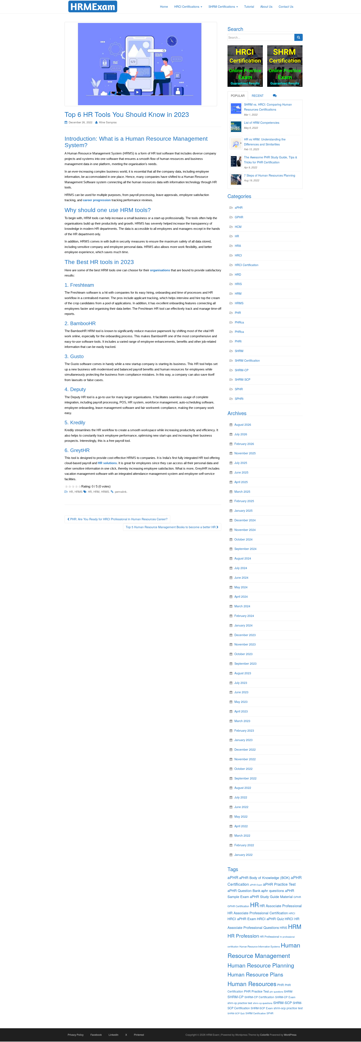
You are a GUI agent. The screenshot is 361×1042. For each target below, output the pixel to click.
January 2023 (243, 740)
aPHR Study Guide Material (271, 896)
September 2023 (245, 663)
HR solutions (107, 463)
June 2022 (241, 807)
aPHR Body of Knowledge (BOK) (264, 877)
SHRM (239, 351)
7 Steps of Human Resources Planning (269, 175)
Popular (238, 95)
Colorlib (264, 1034)
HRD (238, 274)
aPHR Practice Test (279, 884)
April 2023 (241, 711)
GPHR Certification (238, 906)
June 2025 (241, 472)
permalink (121, 492)
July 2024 (240, 568)
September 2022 (245, 778)
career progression (97, 200)
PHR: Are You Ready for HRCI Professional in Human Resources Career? (118, 519)
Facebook (96, 1034)
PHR (238, 313)
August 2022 (242, 788)
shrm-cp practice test (240, 1003)
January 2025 (243, 510)
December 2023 (245, 635)
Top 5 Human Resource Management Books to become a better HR (171, 527)
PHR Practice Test (256, 991)
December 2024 (245, 520)
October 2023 (243, 654)
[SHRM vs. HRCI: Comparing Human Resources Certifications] (236, 108)
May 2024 (241, 587)
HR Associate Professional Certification (258, 912)
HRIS (238, 284)
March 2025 (242, 491)
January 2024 (243, 625)
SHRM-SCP (242, 379)
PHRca (239, 322)
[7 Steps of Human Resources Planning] (236, 179)
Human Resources (252, 983)
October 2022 (243, 769)
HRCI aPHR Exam (242, 918)
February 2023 (244, 730)
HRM (96, 492)
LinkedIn (113, 1034)
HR (71, 492)
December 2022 (245, 749)
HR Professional (269, 936)
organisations (160, 270)
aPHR (239, 207)
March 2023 (242, 721)
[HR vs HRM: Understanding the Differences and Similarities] (236, 143)
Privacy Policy (76, 1034)
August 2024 (242, 558)
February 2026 (244, 444)
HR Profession (243, 935)
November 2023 (245, 644)
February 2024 (244, 616)
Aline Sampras (108, 122)
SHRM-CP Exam (285, 997)
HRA (238, 246)
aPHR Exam (256, 884)
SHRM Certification (247, 360)
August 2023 (242, 673)
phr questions (276, 991)
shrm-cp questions (262, 1003)
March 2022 (242, 835)
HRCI (238, 255)
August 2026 (242, 424)
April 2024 (241, 596)
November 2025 (245, 453)
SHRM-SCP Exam (262, 1008)
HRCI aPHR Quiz (270, 918)
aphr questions (272, 890)
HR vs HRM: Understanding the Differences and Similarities (265, 141)
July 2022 (240, 797)
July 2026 (240, 434)
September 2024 (245, 549)
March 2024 (242, 606)
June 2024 (241, 577)
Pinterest (139, 1034)
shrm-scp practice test (288, 1008)
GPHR (239, 217)
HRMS (79, 492)
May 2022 (241, 816)
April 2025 (241, 482)
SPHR (239, 389)
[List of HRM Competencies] (236, 126)
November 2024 (245, 530)
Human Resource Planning (261, 965)
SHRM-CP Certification (259, 997)
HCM (238, 227)
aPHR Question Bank (244, 890)
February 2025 (244, 501)
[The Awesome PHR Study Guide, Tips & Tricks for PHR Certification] (236, 161)
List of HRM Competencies (261, 122)
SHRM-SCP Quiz (236, 1013)
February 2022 (244, 845)
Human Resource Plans (255, 974)
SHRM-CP (241, 370)
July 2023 (240, 683)
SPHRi (239, 399)
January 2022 (243, 855)
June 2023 (241, 692)
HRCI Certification (246, 265)
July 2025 (240, 463)
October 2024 (243, 539)
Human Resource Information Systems (259, 946)
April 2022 (241, 826)
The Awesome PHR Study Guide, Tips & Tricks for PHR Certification (270, 159)
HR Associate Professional (281, 905)
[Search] (298, 37)
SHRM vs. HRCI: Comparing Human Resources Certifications (268, 106)
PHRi (238, 341)
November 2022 (245, 759)
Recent (258, 95)
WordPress (290, 1034)
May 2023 (241, 702)
